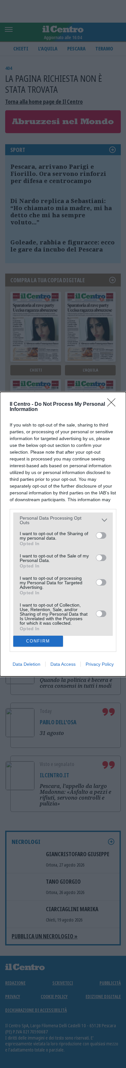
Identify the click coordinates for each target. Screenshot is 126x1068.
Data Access (63, 664)
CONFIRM (38, 641)
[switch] (101, 535)
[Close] (113, 404)
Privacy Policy (100, 664)
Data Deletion (26, 664)
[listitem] (63, 520)
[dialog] (63, 534)
